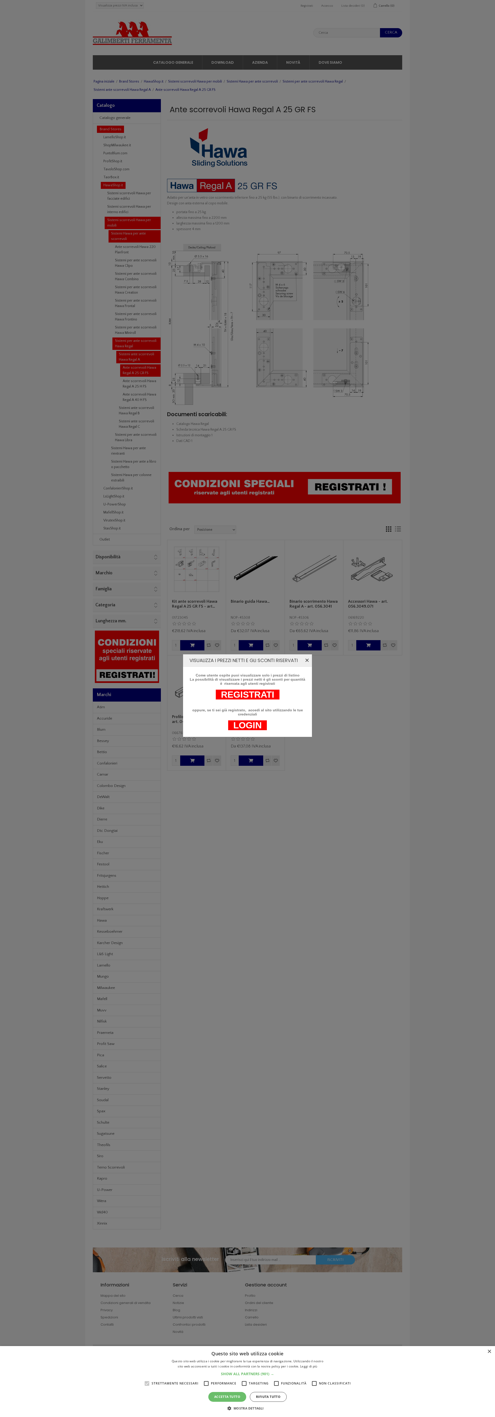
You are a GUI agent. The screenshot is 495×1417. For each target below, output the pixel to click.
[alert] (247, 1381)
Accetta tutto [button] (227, 1397)
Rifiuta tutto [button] (268, 1397)
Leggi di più (308, 1366)
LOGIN (247, 725)
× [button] (489, 1352)
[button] (247, 1373)
